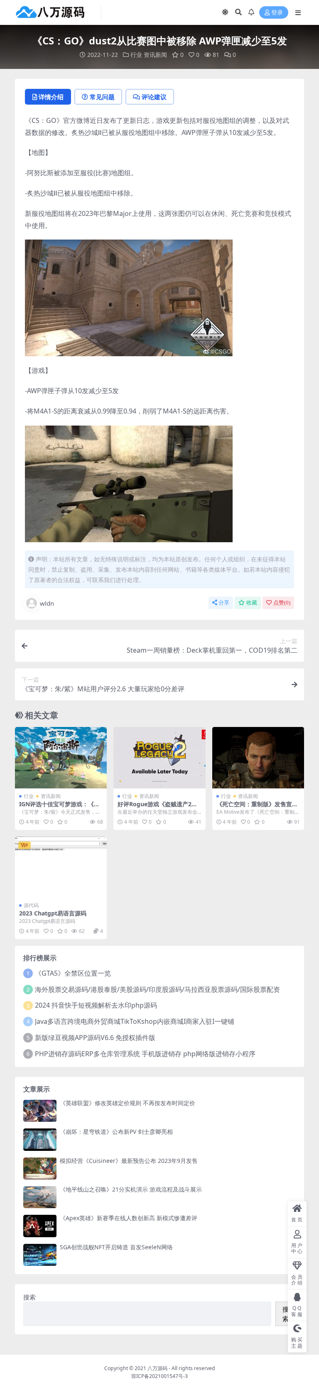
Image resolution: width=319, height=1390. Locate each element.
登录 (277, 13)
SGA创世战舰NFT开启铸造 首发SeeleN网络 (116, 1247)
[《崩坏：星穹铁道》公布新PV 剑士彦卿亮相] (39, 1139)
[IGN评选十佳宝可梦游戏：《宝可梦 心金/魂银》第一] (61, 757)
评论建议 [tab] (154, 97)
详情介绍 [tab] (51, 97)
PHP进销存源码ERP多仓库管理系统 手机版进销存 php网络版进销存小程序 (145, 1053)
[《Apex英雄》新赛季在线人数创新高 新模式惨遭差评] (39, 1226)
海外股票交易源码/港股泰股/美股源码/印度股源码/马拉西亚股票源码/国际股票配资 (157, 989)
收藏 (251, 603)
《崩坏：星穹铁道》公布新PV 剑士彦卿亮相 (116, 1131)
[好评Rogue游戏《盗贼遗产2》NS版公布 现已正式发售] (159, 757)
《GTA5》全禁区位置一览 (73, 973)
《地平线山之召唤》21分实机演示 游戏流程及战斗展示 (131, 1189)
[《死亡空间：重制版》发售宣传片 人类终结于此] (258, 757)
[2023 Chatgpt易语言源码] (61, 867)
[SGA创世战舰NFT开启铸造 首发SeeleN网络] (39, 1255)
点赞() (281, 603)
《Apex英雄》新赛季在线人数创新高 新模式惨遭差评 (128, 1218)
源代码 (31, 905)
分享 (223, 603)
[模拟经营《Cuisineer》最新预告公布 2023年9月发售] (39, 1169)
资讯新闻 (155, 55)
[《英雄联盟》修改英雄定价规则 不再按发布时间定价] (39, 1111)
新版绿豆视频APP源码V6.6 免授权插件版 (95, 1037)
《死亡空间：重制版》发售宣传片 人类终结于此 (257, 807)
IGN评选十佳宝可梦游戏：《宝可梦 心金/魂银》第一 (59, 807)
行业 (136, 55)
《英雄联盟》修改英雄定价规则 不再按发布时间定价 (127, 1103)
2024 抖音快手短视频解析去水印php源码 (96, 1005)
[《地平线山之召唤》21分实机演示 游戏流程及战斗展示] (39, 1197)
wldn (47, 603)
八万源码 (157, 1368)
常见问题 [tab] (102, 97)
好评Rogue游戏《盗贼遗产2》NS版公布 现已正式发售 (157, 807)
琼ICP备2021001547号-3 (159, 1376)
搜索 (29, 1297)
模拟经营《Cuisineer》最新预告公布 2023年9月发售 (129, 1161)
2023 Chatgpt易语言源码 (52, 913)
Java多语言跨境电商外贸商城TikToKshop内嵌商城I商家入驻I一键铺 (134, 1021)
